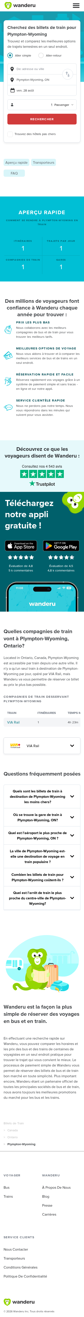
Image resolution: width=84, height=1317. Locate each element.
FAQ (14, 173)
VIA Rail (13, 722)
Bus (6, 1187)
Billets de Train (14, 1123)
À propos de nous (56, 1187)
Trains (8, 1196)
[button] (76, 5)
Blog (45, 1196)
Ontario (12, 1137)
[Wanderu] (19, 5)
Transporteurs (43, 162)
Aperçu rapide (16, 162)
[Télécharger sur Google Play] (61, 545)
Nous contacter (16, 1249)
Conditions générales (20, 1267)
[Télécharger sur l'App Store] (21, 545)
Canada (12, 1130)
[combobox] (42, 69)
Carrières (49, 1214)
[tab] (22, 58)
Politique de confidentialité (25, 1276)
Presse (47, 1205)
